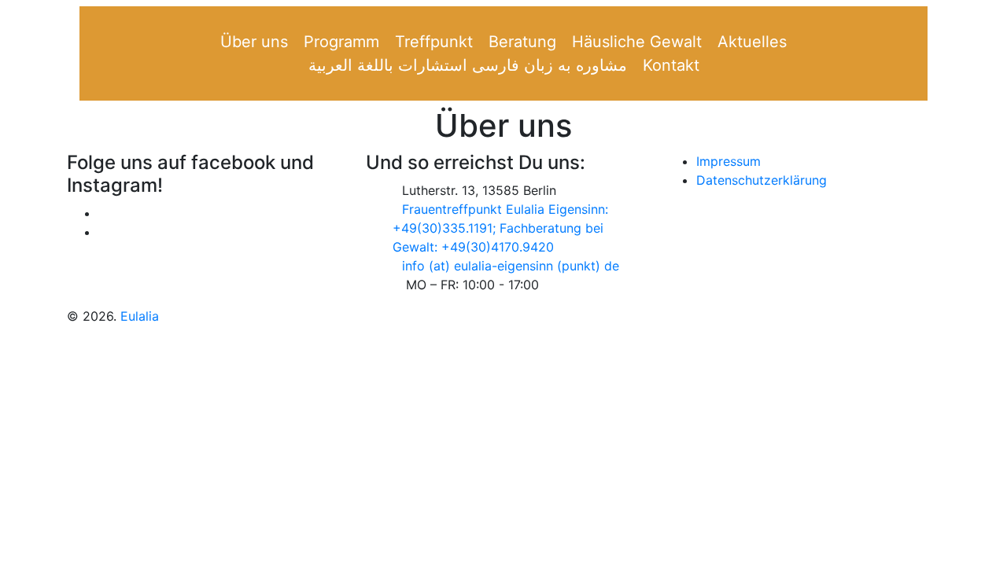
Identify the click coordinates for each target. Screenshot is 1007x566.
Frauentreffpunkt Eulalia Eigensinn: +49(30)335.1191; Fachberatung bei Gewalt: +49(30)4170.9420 (500, 228)
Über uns (254, 41)
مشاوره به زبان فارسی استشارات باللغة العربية (467, 65)
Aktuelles (752, 41)
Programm (341, 41)
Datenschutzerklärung (761, 180)
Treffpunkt (434, 41)
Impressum (728, 161)
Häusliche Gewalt (637, 41)
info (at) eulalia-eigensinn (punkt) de (510, 266)
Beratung (522, 41)
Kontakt (671, 65)
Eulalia (139, 316)
